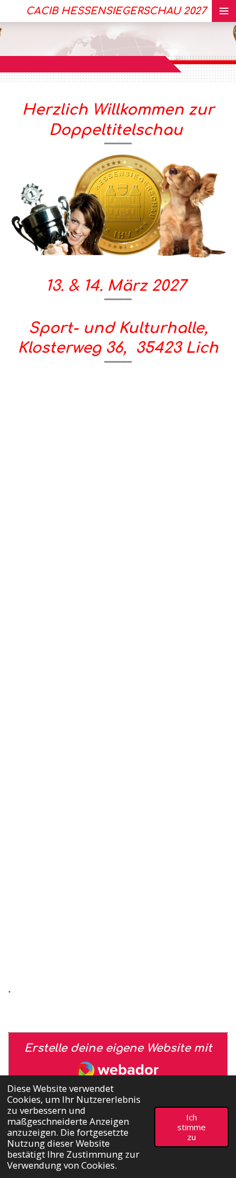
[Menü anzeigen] (224, 11)
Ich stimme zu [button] (191, 1127)
